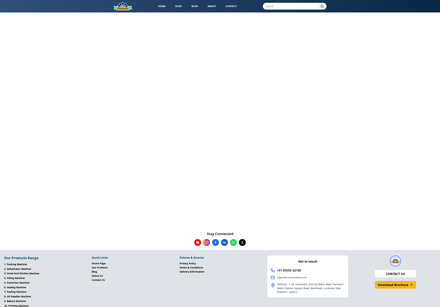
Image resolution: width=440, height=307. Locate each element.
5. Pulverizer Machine (16, 282)
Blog (94, 271)
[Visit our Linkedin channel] (224, 242)
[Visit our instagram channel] (206, 242)
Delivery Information (192, 271)
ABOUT (212, 6)
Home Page (99, 263)
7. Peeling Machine (15, 291)
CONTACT (231, 6)
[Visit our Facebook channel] (215, 242)
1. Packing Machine (15, 264)
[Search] (322, 6)
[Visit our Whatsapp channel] (233, 242)
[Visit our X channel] (242, 242)
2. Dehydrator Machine (17, 269)
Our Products (100, 267)
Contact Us (98, 280)
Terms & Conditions (191, 267)
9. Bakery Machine (15, 301)
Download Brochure (393, 285)
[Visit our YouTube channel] (197, 242)
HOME (162, 6)
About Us (97, 275)
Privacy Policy (188, 263)
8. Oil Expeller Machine (17, 296)
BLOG (194, 6)
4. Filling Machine (14, 278)
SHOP (178, 6)
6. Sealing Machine (15, 287)
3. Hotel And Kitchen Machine (21, 273)
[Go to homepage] (122, 6)
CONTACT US (395, 274)
